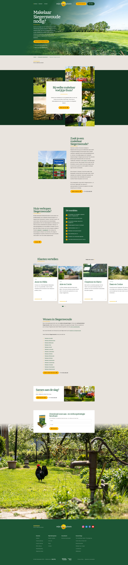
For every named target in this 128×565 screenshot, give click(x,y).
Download (55, 428)
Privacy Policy (81, 559)
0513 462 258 (89, 191)
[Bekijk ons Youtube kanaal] (93, 526)
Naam (51, 420)
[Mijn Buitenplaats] (64, 3)
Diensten (40, 3)
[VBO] (69, 559)
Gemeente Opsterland (43, 57)
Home (35, 57)
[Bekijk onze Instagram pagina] (83, 526)
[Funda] (64, 559)
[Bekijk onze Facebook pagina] (89, 526)
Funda (85, 160)
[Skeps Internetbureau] (54, 559)
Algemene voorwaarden (90, 559)
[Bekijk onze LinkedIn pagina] (86, 526)
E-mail (51, 424)
